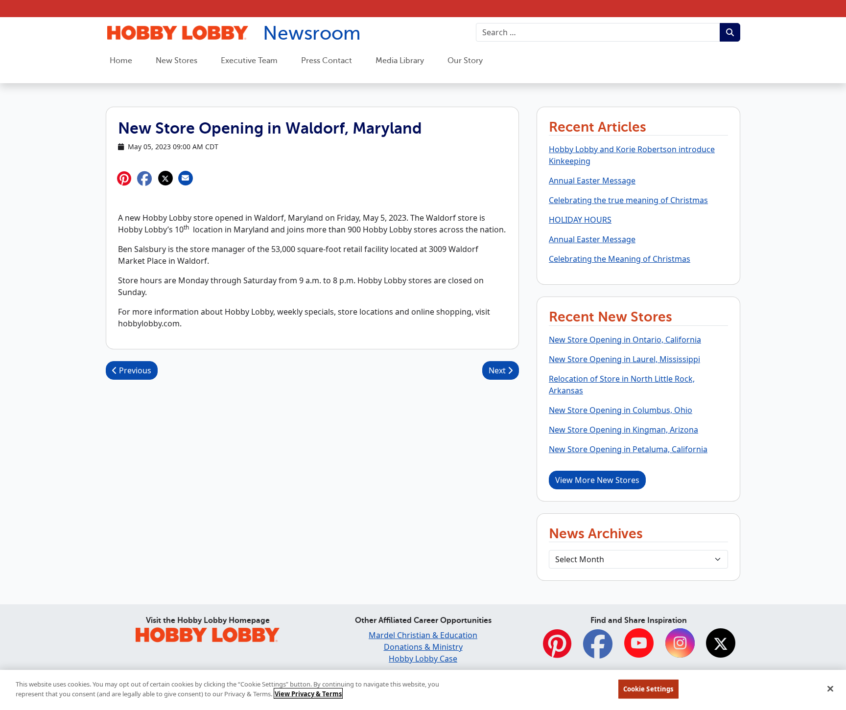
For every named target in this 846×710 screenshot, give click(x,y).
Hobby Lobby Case (423, 658)
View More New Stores (597, 480)
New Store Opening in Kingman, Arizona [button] (623, 429)
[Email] (185, 178)
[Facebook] (597, 649)
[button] (144, 178)
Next (498, 370)
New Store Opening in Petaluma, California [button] (628, 449)
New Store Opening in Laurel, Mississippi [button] (624, 359)
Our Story (465, 60)
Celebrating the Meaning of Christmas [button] (619, 258)
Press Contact (326, 60)
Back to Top (814, 629)
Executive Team (249, 60)
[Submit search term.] (730, 32)
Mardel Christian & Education (423, 635)
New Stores (176, 60)
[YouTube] (639, 644)
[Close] (830, 688)
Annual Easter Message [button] (592, 180)
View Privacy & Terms (308, 693)
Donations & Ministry (423, 646)
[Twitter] (721, 644)
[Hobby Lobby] (208, 633)
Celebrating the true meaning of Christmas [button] (628, 200)
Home (121, 60)
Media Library (400, 60)
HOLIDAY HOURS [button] (580, 219)
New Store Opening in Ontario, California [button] (625, 339)
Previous (134, 370)
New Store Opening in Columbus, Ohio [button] (620, 410)
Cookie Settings (648, 689)
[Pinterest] (557, 649)
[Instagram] (680, 644)
